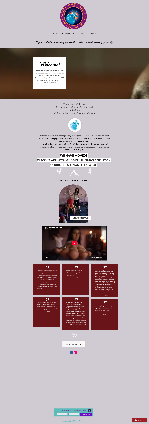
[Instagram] (75, 352)
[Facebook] (71, 352)
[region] (74, 204)
